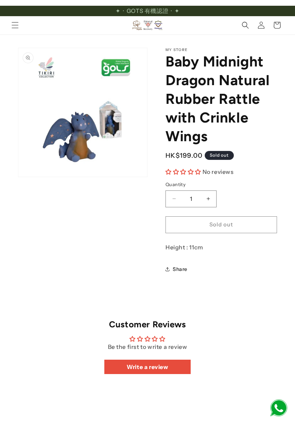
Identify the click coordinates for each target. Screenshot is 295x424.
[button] (15, 25)
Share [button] (180, 269)
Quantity (175, 184)
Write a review (147, 366)
